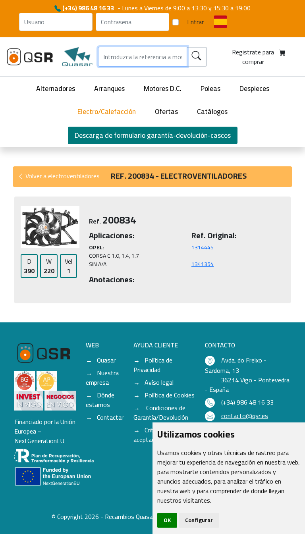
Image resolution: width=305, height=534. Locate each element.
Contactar (110, 417)
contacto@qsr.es (244, 416)
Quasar (106, 360)
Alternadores (55, 88)
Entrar (195, 22)
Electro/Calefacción (106, 111)
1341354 (202, 264)
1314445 (202, 247)
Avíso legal (159, 382)
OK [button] (167, 520)
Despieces (254, 88)
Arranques (109, 88)
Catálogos (212, 111)
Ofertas (166, 111)
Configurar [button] (199, 520)
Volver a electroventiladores (62, 176)
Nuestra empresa (102, 377)
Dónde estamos (100, 399)
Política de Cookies (170, 395)
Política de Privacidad (152, 364)
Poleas (210, 88)
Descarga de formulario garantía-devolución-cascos (153, 135)
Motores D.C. (162, 88)
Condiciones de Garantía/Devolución (160, 412)
